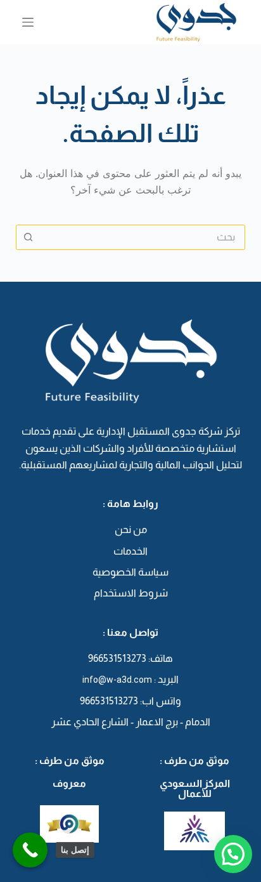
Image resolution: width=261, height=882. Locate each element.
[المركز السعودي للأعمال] (194, 831)
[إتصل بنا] (30, 850)
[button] (233, 854)
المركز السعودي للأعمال (195, 788)
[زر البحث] (28, 237)
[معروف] (69, 823)
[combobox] (143, 237)
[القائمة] (28, 22)
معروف (69, 783)
